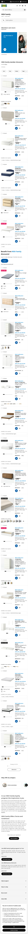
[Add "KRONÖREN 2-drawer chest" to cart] (16, 216)
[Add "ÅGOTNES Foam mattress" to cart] (16, 288)
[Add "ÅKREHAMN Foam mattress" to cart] (16, 691)
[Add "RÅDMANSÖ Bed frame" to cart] (16, 428)
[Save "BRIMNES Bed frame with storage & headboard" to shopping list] (19, 155)
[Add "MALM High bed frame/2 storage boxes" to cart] (16, 458)
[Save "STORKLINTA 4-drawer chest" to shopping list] (19, 753)
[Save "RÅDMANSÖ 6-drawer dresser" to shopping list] (19, 490)
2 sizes (3, 246)
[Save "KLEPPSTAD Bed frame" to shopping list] (19, 241)
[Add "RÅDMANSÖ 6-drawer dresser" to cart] (16, 490)
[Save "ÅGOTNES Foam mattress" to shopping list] (19, 288)
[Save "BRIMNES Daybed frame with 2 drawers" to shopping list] (19, 545)
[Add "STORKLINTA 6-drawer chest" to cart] (16, 578)
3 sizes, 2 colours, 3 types (7, 726)
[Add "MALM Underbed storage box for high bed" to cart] (16, 661)
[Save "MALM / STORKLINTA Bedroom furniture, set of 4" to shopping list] (19, 398)
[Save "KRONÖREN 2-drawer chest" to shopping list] (19, 216)
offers (5, 64)
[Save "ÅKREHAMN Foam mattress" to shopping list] (19, 691)
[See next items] (26, 71)
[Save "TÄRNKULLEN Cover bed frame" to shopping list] (19, 516)
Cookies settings (14, 930)
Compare (5, 75)
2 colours (4, 551)
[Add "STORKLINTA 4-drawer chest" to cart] (16, 753)
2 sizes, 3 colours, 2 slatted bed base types (11, 160)
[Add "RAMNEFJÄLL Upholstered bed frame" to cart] (16, 184)
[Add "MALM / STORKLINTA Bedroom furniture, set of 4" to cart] (16, 398)
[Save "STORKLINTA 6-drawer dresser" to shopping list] (19, 98)
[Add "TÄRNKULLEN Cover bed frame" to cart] (16, 516)
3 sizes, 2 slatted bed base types (9, 433)
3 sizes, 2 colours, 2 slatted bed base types (11, 190)
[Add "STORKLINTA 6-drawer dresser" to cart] (16, 98)
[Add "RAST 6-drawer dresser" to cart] (16, 315)
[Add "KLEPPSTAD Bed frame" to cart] (16, 241)
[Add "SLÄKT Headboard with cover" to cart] (16, 128)
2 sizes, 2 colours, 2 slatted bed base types (11, 613)
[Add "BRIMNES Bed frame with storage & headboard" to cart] (16, 155)
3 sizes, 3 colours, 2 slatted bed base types (11, 463)
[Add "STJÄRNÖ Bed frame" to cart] (16, 721)
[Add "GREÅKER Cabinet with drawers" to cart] (16, 373)
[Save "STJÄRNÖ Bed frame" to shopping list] (19, 721)
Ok (14, 926)
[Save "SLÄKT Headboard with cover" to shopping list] (19, 128)
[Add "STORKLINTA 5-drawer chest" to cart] (16, 342)
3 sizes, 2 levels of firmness (8, 696)
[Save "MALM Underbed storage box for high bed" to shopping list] (19, 661)
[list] (14, 43)
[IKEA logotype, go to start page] (4, 6)
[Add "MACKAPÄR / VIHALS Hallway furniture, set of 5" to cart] (16, 635)
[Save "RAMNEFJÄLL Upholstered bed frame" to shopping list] (19, 184)
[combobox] (12, 9)
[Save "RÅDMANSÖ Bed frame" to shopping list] (19, 428)
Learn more (4, 856)
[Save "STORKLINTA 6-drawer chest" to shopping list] (19, 578)
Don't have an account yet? (7, 264)
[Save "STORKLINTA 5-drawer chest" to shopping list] (19, 342)
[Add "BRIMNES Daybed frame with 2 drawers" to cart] (16, 545)
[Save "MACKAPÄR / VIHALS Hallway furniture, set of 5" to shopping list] (19, 635)
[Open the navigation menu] (25, 5)
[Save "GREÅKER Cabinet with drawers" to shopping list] (19, 373)
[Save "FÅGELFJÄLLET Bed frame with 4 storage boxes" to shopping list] (19, 607)
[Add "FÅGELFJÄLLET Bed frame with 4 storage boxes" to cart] (16, 607)
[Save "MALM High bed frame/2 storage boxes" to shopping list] (19, 458)
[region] (14, 918)
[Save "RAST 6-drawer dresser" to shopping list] (19, 315)
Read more (3, 29)
